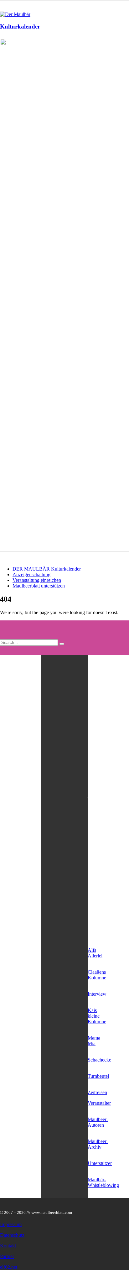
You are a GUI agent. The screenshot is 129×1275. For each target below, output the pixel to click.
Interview (97, 994)
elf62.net (8, 1267)
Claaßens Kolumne (97, 974)
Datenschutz (12, 1235)
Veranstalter (99, 1103)
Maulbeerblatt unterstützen (39, 585)
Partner (7, 1256)
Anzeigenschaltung (31, 574)
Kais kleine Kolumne (97, 1016)
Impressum (11, 1224)
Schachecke (99, 1059)
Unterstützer (100, 1163)
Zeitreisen (97, 1092)
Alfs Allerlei (95, 952)
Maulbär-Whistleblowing (103, 1182)
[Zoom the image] (64, 296)
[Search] (61, 644)
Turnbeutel (98, 1076)
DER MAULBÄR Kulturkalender (47, 569)
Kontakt (8, 1245)
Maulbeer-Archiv (98, 1144)
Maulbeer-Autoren (98, 1122)
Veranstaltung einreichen (37, 580)
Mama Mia (94, 1040)
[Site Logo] (15, 14)
